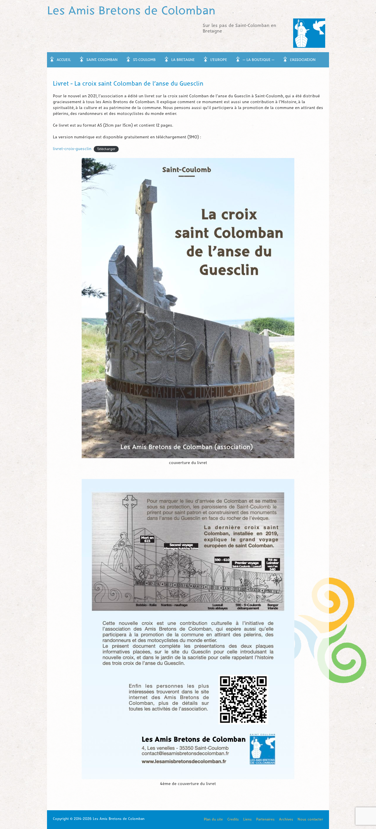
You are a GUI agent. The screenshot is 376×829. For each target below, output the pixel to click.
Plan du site (213, 819)
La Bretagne (183, 60)
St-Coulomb (144, 60)
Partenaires (265, 819)
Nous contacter (310, 819)
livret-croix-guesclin (72, 149)
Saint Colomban (102, 60)
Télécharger (106, 149)
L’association (302, 60)
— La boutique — (258, 60)
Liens (247, 819)
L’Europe (218, 60)
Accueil (64, 60)
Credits (233, 819)
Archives (286, 819)
